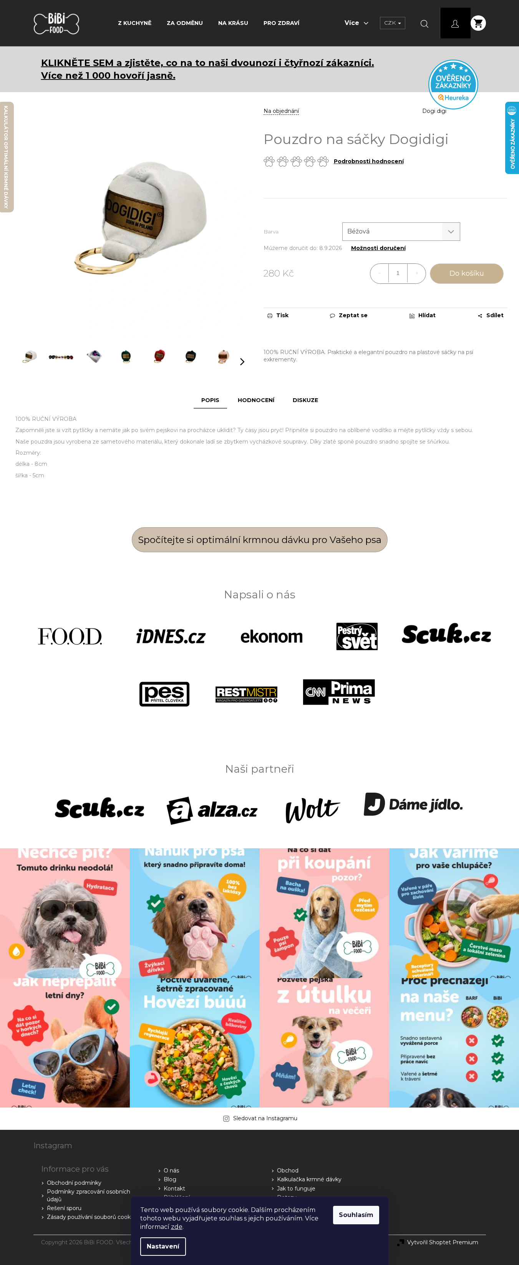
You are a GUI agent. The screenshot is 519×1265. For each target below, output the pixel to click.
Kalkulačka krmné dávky (309, 1179)
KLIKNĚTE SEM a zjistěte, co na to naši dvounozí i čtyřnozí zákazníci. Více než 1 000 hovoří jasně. (207, 69)
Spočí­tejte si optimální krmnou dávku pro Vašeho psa (259, 539)
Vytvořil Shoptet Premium (442, 1242)
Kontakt (174, 1188)
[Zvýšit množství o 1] (416, 273)
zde (176, 1226)
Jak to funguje (296, 1188)
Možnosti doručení (378, 248)
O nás (171, 1170)
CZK (390, 22)
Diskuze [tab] (305, 400)
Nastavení (163, 1246)
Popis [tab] (210, 400)
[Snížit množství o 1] (379, 273)
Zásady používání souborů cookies (92, 1217)
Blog (170, 1179)
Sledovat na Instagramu (265, 1118)
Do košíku (466, 273)
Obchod (287, 1170)
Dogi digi (434, 111)
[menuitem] (134, 23)
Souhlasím (356, 1215)
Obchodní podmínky (74, 1182)
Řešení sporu (64, 1208)
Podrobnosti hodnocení (369, 161)
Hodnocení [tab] (256, 400)
